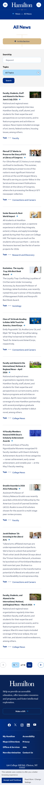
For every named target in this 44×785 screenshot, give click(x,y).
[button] (5, 5)
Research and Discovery (23, 255)
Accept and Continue (12, 780)
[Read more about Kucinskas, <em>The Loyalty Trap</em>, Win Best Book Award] (35, 270)
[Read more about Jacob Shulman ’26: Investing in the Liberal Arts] (35, 535)
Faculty (15, 138)
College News (18, 418)
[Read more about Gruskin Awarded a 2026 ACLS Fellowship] (35, 487)
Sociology (16, 306)
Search (8, 80)
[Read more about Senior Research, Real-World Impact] (35, 215)
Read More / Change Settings (33, 780)
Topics (6, 67)
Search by (7, 54)
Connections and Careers (24, 200)
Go (29, 664)
